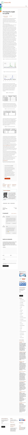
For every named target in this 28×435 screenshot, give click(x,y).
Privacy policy (11, 426)
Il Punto (16, 208)
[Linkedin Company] (23, 420)
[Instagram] (22, 420)
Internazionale (21, 319)
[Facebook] (0, 4)
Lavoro (21, 322)
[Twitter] (0, 5)
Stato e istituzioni (22, 334)
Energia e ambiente (22, 305)
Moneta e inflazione (22, 325)
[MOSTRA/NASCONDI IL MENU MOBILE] (1, 6)
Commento (4, 247)
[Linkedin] (0, 7)
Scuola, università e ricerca (23, 331)
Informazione (21, 316)
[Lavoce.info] (6, 2)
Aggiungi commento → (14, 213)
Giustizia (21, 311)
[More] (0, 11)
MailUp (20, 427)
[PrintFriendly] (0, 10)
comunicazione (5, 203)
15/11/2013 (8, 223)
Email (11, 255)
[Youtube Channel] (24, 420)
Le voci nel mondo (21, 423)
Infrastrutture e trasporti (23, 317)
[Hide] (0, 12)
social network (13, 203)
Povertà (21, 328)
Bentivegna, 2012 (5, 160)
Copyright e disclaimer (12, 425)
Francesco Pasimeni (6, 190)
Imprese (21, 314)
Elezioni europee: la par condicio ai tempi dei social (5, 185)
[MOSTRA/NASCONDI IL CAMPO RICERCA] (26, 6)
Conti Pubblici (21, 302)
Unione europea (22, 337)
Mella (7, 226)
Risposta (14, 223)
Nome (4, 255)
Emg (3, 145)
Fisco (20, 308)
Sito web (4, 259)
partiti (9, 203)
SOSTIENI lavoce (7, 178)
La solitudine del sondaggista (22, 381)
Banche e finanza (22, 299)
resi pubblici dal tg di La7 (8, 145)
